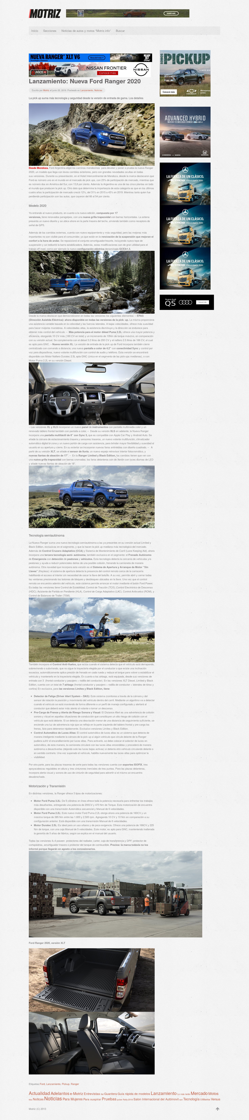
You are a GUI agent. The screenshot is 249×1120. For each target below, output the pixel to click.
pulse (119, 1099)
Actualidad (39, 1093)
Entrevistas (92, 1093)
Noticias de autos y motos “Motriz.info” (86, 30)
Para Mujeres (73, 1098)
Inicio (34, 30)
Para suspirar (92, 1099)
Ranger (75, 1084)
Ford (42, 1084)
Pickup (65, 1084)
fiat (102, 1094)
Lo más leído (183, 1094)
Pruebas (109, 1098)
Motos (213, 1093)
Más (30, 1099)
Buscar (120, 30)
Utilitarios (205, 1099)
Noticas (38, 1099)
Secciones (49, 30)
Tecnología (191, 1098)
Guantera (110, 1093)
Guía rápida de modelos (134, 1094)
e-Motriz (76, 1093)
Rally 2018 (128, 1099)
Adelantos (60, 1093)
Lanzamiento (86, 90)
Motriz (46, 90)
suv (181, 1099)
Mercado (199, 1093)
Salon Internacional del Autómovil (156, 1099)
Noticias (98, 90)
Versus (215, 1099)
